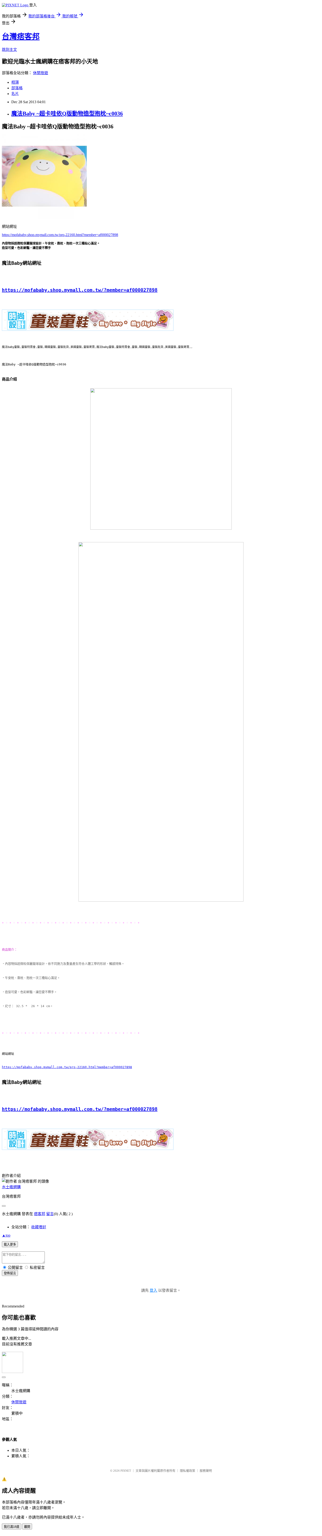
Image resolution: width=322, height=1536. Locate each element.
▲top (6, 1235)
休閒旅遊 (40, 73)
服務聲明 (206, 1470)
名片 (15, 94)
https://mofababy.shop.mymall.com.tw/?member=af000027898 (79, 290)
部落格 (17, 88)
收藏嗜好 (38, 1227)
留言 (50, 1214)
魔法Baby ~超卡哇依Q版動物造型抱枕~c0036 (67, 113)
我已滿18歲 (11, 1526)
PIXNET (125, 1470)
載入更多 (10, 1244)
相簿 (15, 82)
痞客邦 (39, 1214)
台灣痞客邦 (21, 36)
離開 (27, 1526)
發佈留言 (10, 1273)
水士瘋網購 (11, 1187)
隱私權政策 (187, 1470)
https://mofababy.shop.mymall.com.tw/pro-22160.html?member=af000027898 (60, 235)
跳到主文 (9, 50)
